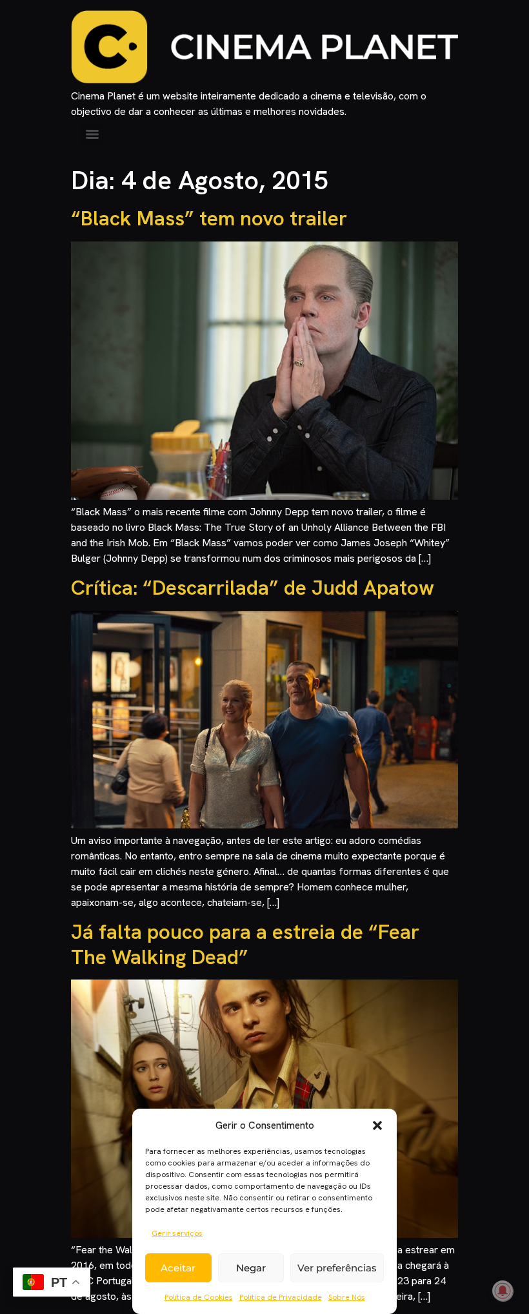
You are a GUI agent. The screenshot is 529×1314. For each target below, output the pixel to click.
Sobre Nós (346, 1297)
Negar (251, 1268)
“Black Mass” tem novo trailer (209, 218)
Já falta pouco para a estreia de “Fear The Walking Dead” (245, 944)
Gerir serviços (177, 1233)
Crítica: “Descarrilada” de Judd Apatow (252, 587)
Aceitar (178, 1268)
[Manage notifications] (502, 1290)
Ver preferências (337, 1268)
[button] (377, 1125)
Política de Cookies (199, 1297)
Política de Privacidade (280, 1297)
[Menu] (92, 134)
